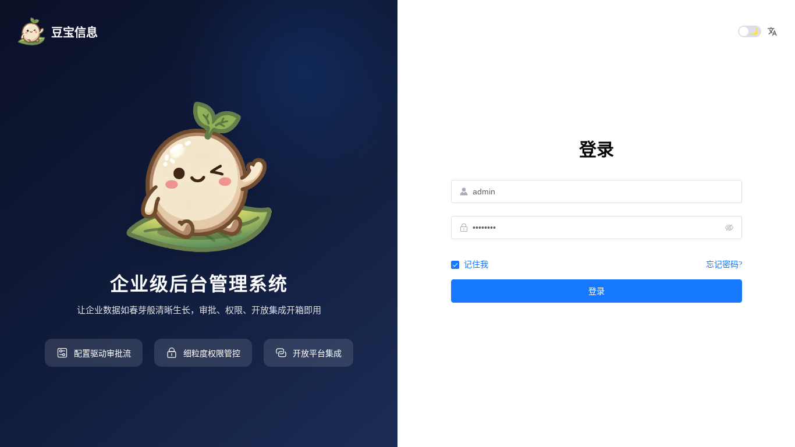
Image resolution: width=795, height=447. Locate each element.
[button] (772, 31)
